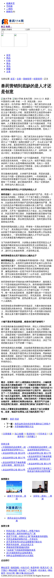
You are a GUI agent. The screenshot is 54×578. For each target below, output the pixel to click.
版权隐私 (15, 567)
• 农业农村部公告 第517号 (39, 453)
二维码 (9, 9)
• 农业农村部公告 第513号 (39, 464)
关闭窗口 (31, 436)
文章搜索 (7, 434)
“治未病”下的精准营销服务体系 (20, 550)
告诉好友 (31, 434)
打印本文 (42, 434)
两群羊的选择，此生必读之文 (20, 544)
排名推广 (23, 570)
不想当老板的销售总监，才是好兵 (22, 539)
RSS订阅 (11, 573)
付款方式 (25, 567)
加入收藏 (19, 434)
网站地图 (13, 570)
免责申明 (35, 567)
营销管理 (27, 79)
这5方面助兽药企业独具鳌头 (19, 553)
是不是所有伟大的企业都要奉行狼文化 (24, 542)
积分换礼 (42, 570)
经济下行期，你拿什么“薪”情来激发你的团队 (27, 536)
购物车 (9, 11)
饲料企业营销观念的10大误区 (20, 555)
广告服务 (32, 570)
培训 (17, 419)
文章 (19, 79)
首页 (12, 79)
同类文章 (5, 444)
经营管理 (38, 79)
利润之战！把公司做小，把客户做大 (23, 531)
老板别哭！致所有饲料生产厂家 (21, 533)
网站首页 (5, 567)
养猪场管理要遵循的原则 (17, 547)
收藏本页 (10, 3)
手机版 (9, 6)
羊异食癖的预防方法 (24, 426)
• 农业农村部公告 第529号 (13, 453)
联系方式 (44, 567)
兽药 (12, 419)
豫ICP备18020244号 (25, 573)
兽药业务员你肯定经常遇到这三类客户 (32, 424)
